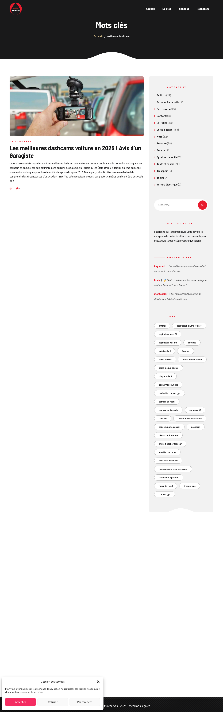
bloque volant (165, 376)
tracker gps (164, 494)
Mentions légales (139, 705)
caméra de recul (167, 401)
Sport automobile (167, 157)
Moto (160, 136)
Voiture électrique (167, 184)
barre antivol (165, 359)
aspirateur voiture (168, 342)
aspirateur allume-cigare (189, 325)
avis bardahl (165, 350)
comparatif (195, 409)
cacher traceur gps (168, 384)
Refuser (52, 702)
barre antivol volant (192, 359)
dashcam (195, 426)
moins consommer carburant (173, 468)
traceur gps (189, 485)
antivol (162, 325)
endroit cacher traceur (170, 443)
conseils (163, 418)
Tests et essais (165, 163)
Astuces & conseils (168, 102)
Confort (161, 115)
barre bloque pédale (168, 367)
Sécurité (162, 143)
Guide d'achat (21, 141)
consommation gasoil (169, 426)
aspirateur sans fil (168, 333)
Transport (162, 170)
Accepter (20, 702)
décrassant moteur (168, 435)
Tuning (160, 177)
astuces (192, 342)
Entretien (162, 122)
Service (161, 150)
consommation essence (190, 418)
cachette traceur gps (169, 393)
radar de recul (166, 485)
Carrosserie (164, 109)
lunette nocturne (167, 452)
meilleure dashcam (168, 460)
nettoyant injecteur (169, 477)
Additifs (161, 95)
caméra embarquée (168, 409)
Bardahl (185, 350)
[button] (98, 681)
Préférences (84, 702)
